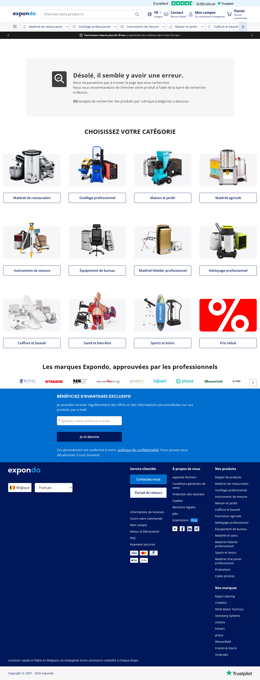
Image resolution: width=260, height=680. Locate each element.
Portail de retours (148, 492)
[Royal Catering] (28, 381)
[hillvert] (160, 381)
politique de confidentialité (138, 450)
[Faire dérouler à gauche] (8, 35)
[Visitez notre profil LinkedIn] (189, 530)
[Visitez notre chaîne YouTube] (174, 530)
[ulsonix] (137, 381)
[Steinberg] (108, 381)
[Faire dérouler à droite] (252, 35)
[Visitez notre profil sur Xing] (196, 530)
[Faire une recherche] (137, 14)
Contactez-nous (148, 479)
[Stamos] (54, 381)
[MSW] (80, 381)
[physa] (185, 381)
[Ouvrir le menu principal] (14, 26)
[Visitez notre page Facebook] (182, 530)
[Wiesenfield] (213, 381)
